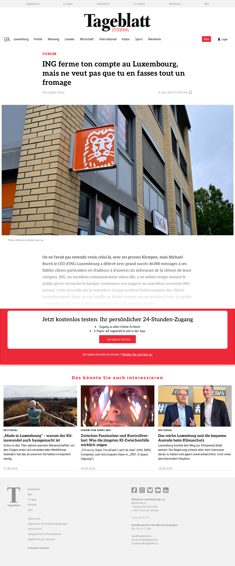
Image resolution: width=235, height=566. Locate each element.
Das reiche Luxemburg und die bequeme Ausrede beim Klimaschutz (192, 438)
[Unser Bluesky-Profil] (150, 492)
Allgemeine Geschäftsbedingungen (48, 523)
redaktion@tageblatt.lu (144, 543)
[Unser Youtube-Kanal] (158, 492)
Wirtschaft (87, 39)
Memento (175, 4)
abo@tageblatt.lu (141, 536)
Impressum (34, 518)
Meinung (53, 39)
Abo (206, 4)
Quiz (30, 509)
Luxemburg (21, 39)
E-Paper (68, 4)
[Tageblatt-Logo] (13, 501)
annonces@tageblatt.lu (144, 539)
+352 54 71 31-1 (140, 517)
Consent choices (38, 548)
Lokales (70, 39)
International (107, 39)
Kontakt (32, 504)
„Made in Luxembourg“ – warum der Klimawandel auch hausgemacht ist (38, 438)
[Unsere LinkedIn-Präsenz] (166, 492)
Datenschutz (35, 529)
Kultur (126, 39)
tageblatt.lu (33, 4)
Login (225, 39)
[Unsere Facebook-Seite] (134, 492)
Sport (139, 39)
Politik (38, 39)
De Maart (139, 4)
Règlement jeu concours (41, 539)
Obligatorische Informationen (44, 534)
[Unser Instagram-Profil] (142, 492)
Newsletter (103, 4)
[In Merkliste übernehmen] (190, 93)
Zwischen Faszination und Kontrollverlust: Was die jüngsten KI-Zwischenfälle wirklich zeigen (115, 440)
